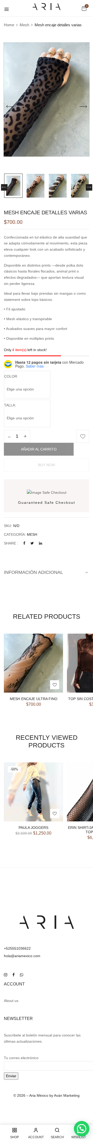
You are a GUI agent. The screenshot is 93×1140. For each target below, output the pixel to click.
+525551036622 (17, 948)
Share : (11, 543)
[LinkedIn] (40, 543)
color (10, 376)
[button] (84, 8)
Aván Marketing (67, 1095)
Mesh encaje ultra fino (33, 699)
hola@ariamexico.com (22, 956)
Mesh (24, 25)
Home (9, 25)
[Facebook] (24, 543)
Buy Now (46, 465)
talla (9, 405)
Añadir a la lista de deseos (82, 436)
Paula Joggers (33, 828)
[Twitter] (32, 543)
